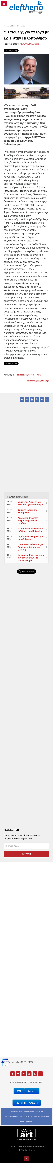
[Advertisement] (26, 652)
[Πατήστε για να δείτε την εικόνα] (26, 69)
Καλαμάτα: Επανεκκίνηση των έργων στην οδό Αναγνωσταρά (31, 558)
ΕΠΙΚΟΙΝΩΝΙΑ (26, 1121)
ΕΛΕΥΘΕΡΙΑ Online (30, 44)
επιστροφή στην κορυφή (38, 380)
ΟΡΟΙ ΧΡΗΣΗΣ (11, 1116)
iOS (18, 1091)
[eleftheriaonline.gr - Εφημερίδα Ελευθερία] (26, 7)
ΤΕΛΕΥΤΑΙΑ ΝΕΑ (17, 496)
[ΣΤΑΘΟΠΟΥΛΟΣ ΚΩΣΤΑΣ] (26, 1134)
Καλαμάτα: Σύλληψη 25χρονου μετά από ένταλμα (28, 520)
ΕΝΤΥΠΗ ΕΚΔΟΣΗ (26, 1103)
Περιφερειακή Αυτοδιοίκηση (28, 375)
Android (32, 1091)
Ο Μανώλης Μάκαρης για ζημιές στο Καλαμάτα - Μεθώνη (30, 547)
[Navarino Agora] (26, 93)
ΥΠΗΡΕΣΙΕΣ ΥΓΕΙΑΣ (33, 1111)
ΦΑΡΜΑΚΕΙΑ (16, 1111)
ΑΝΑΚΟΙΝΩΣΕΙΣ (41, 1116)
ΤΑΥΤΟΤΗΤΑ (26, 1116)
